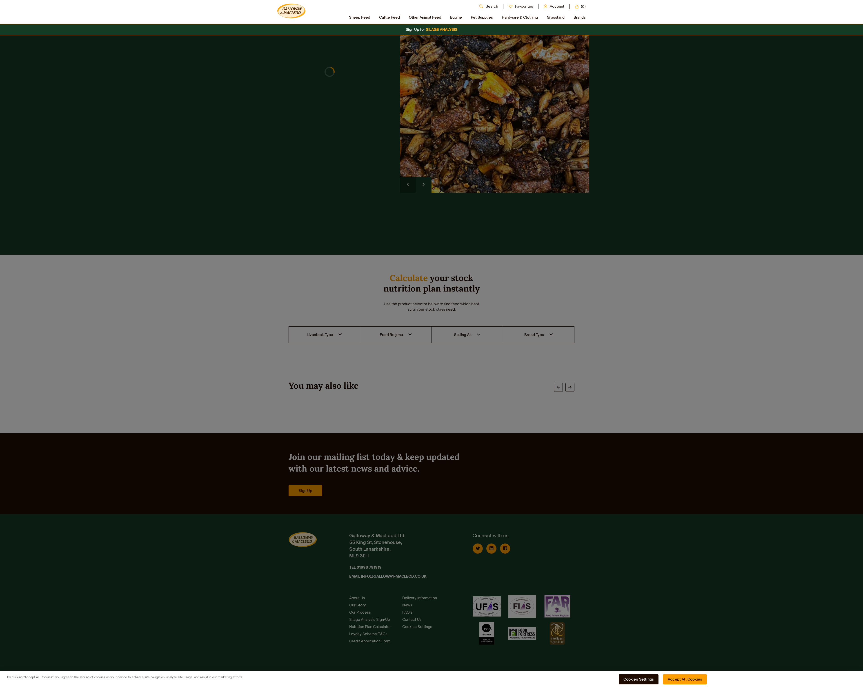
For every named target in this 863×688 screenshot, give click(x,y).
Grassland (556, 17)
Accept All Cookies (685, 679)
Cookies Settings (638, 679)
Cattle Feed (389, 17)
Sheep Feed (359, 17)
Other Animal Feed (425, 17)
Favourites (524, 6)
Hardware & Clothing (520, 17)
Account (557, 6)
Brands (580, 17)
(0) (583, 6)
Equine (456, 17)
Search (492, 6)
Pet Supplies (482, 17)
